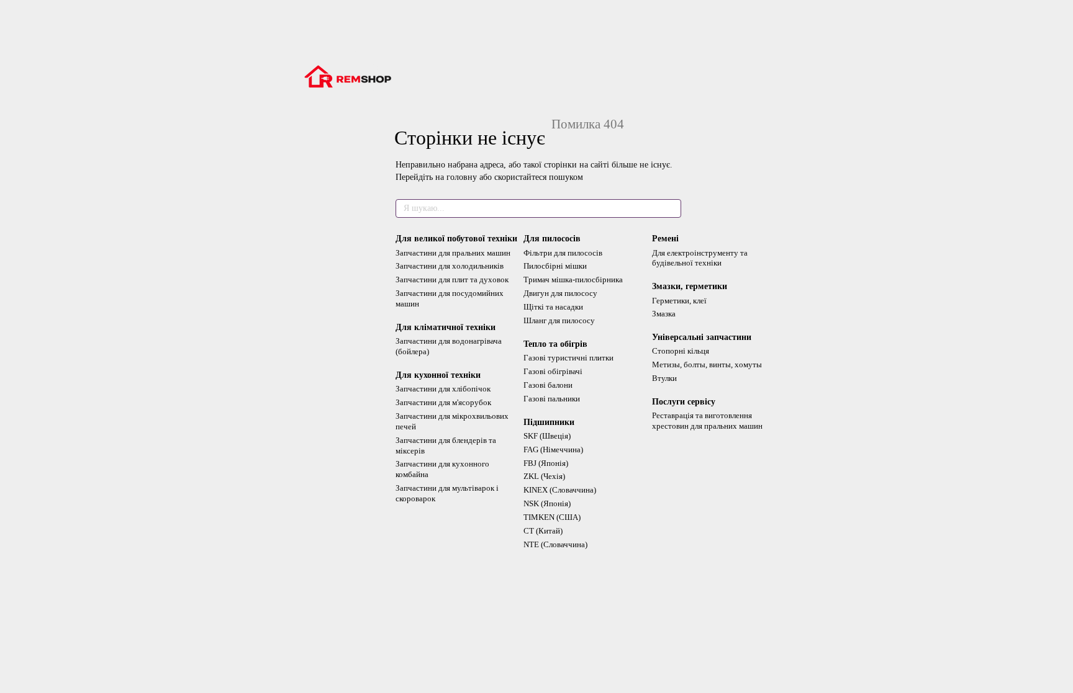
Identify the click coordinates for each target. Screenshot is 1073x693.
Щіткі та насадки (553, 306)
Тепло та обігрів (555, 344)
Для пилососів (552, 238)
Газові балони (548, 385)
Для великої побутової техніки (456, 238)
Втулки (664, 378)
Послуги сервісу (683, 401)
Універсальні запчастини (701, 337)
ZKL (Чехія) (544, 476)
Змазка (664, 313)
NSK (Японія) (547, 503)
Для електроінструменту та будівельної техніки (700, 258)
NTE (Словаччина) (555, 544)
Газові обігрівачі (552, 371)
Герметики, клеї (679, 300)
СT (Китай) (543, 530)
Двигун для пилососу (560, 293)
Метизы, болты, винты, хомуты (707, 364)
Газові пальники (551, 398)
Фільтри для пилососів (562, 252)
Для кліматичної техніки (446, 327)
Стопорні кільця (680, 350)
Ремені (665, 238)
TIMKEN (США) (552, 517)
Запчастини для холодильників (450, 265)
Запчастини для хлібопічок (443, 388)
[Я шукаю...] (671, 208)
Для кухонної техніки (438, 375)
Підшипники (548, 422)
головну (461, 177)
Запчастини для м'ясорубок (443, 402)
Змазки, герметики (689, 286)
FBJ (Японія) (545, 463)
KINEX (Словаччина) (559, 489)
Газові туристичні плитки (568, 357)
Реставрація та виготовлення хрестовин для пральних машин (707, 421)
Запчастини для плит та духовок (452, 279)
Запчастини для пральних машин (453, 252)
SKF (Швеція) (547, 435)
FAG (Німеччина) (553, 449)
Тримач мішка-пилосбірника (573, 279)
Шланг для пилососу (559, 320)
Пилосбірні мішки (555, 265)
